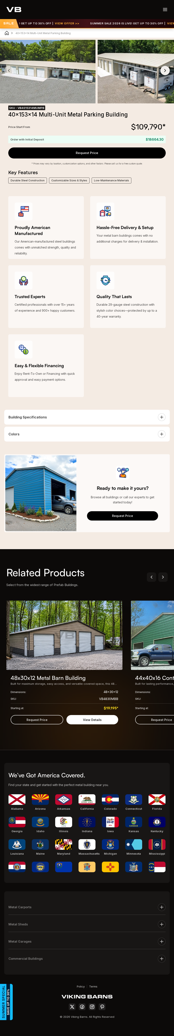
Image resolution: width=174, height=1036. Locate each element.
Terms (93, 986)
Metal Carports (19, 907)
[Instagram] (92, 1006)
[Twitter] (72, 1006)
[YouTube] (102, 1006)
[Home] (6, 33)
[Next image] (165, 70)
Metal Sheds (18, 924)
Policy (81, 986)
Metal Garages (19, 941)
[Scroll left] (151, 577)
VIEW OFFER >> (52, 23)
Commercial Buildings (25, 959)
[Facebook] (82, 1006)
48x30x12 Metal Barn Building (48, 677)
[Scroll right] (163, 577)
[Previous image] (9, 70)
